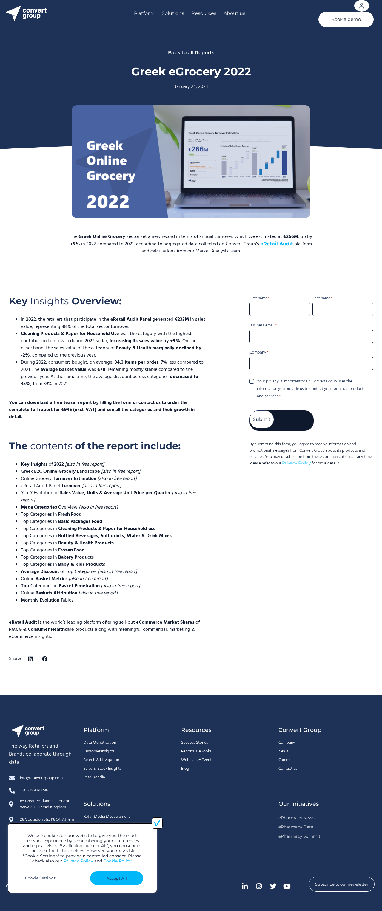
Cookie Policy (117, 861)
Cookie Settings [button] (40, 878)
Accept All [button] (117, 878)
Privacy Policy (78, 861)
